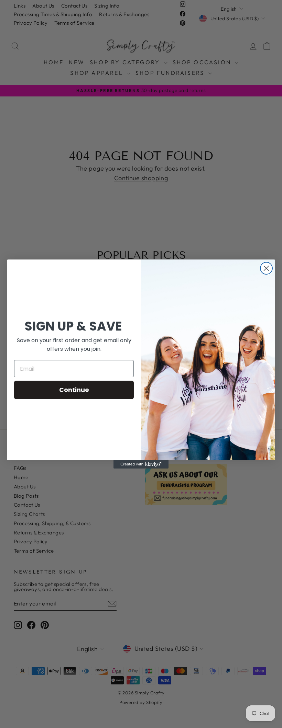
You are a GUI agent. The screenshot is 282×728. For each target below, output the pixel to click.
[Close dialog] (266, 268)
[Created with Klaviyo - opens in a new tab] (141, 464)
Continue (74, 389)
